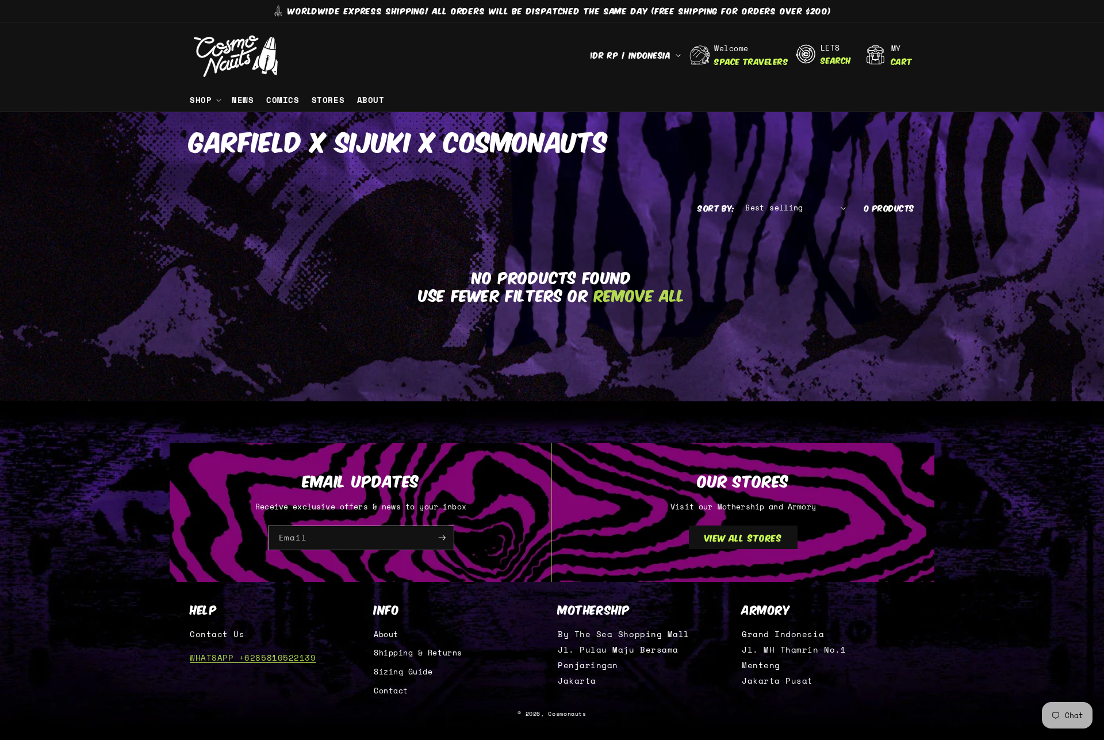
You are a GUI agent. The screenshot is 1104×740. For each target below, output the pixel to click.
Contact (391, 690)
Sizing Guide (403, 671)
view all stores (743, 537)
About (386, 634)
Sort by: (716, 207)
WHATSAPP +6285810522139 (253, 657)
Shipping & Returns (418, 652)
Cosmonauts (567, 714)
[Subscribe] (442, 538)
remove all (639, 294)
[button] (204, 100)
